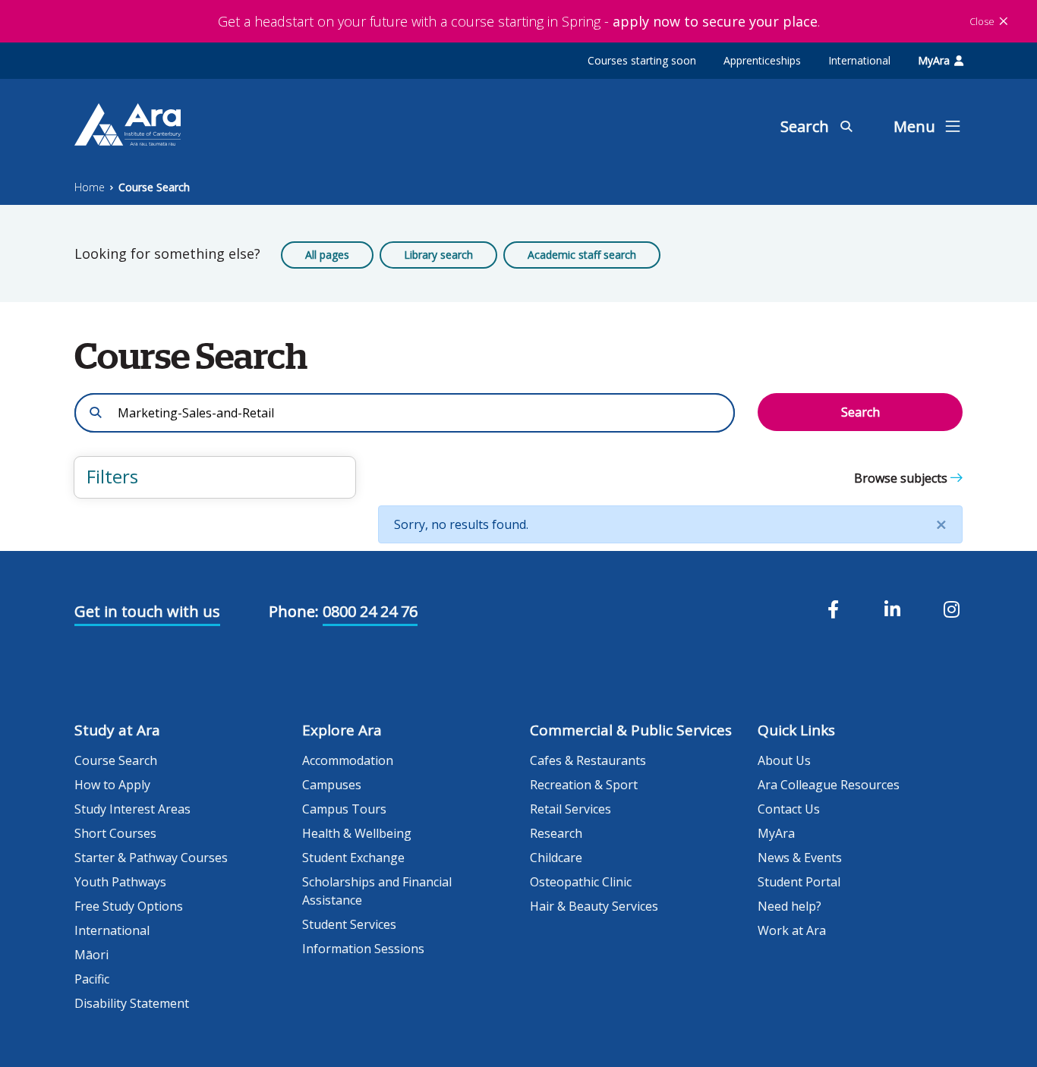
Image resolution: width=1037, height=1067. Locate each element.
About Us (784, 760)
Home (89, 187)
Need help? (789, 906)
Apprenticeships (762, 60)
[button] (214, 477)
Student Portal (799, 881)
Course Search (154, 187)
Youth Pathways (120, 881)
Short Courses (115, 833)
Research (556, 833)
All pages (327, 254)
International (859, 60)
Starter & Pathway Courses (151, 857)
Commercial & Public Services (631, 730)
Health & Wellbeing (356, 833)
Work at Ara (792, 930)
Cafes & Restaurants (588, 760)
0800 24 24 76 (370, 611)
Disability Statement (131, 1003)
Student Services (349, 924)
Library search (438, 254)
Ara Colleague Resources (829, 784)
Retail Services (570, 809)
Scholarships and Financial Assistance (377, 890)
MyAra (934, 60)
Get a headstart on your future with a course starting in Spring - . (519, 21)
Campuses (331, 784)
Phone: (294, 611)
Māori (91, 954)
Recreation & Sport (584, 784)
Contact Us (789, 809)
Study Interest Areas (132, 809)
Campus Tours (344, 809)
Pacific (91, 979)
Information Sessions (363, 948)
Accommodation (347, 760)
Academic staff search (582, 254)
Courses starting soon (642, 60)
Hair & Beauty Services (594, 906)
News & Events (800, 857)
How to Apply (112, 784)
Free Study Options (128, 906)
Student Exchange (353, 857)
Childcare (556, 857)
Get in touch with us (147, 611)
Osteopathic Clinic (581, 881)
